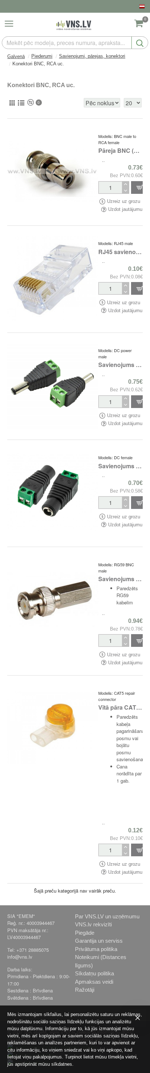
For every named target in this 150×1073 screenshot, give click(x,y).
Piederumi (41, 56)
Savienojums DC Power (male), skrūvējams (120, 365)
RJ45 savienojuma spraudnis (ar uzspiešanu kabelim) (120, 252)
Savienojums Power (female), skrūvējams (120, 466)
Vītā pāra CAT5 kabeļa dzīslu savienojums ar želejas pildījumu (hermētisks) (120, 707)
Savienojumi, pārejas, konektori (92, 56)
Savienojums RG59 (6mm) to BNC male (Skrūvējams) (120, 579)
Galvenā (16, 56)
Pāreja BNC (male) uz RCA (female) (120, 151)
